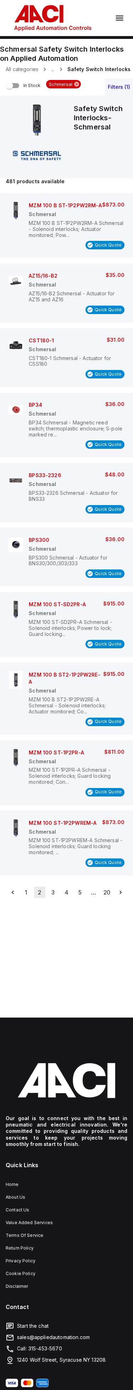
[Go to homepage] (66, 1080)
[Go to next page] (120, 892)
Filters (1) (119, 87)
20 (107, 892)
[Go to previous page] (12, 892)
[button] (63, 84)
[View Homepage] (53, 18)
